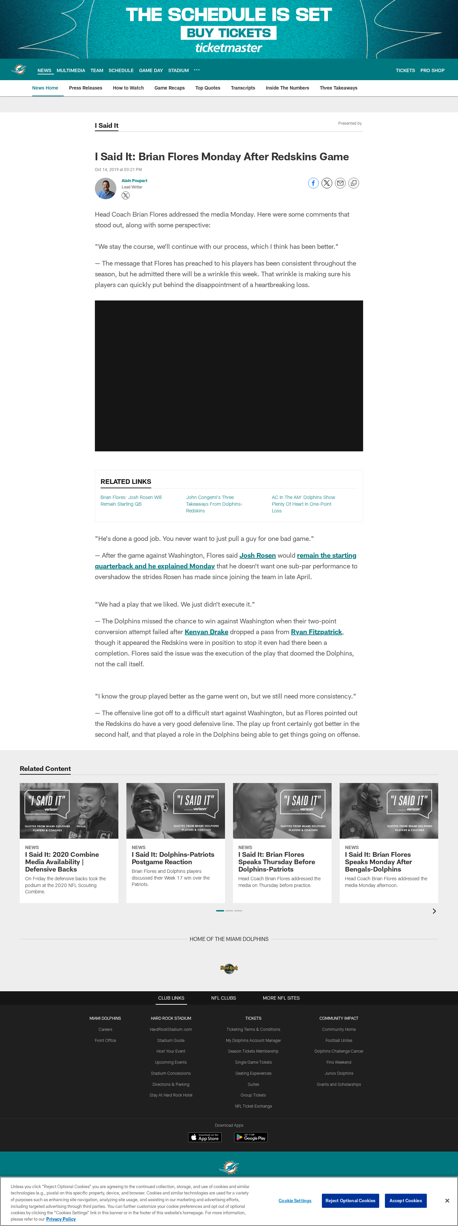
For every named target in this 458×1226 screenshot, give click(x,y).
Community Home (339, 1029)
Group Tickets (253, 1095)
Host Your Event (171, 1051)
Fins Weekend (339, 1062)
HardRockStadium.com (171, 1029)
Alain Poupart (134, 180)
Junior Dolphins (339, 1073)
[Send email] (340, 186)
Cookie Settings (295, 1200)
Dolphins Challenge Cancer (338, 1051)
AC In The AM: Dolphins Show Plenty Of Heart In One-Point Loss (303, 503)
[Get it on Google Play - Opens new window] (251, 1140)
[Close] (447, 1200)
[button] (220, 910)
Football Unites (339, 1040)
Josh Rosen (257, 555)
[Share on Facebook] (313, 186)
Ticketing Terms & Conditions (253, 1029)
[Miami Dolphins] (229, 1168)
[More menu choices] (196, 69)
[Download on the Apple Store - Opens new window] (205, 1138)
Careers (105, 1029)
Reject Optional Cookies (351, 1200)
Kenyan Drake (206, 631)
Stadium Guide (170, 1040)
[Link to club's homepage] (19, 69)
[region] (229, 1201)
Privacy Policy (61, 1219)
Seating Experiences (253, 1073)
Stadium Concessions (171, 1073)
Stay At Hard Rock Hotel (171, 1095)
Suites (253, 1084)
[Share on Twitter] (327, 186)
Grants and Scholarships (339, 1084)
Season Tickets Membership (253, 1051)
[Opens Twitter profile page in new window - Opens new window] (126, 195)
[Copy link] (353, 183)
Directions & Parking (171, 1084)
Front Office (105, 1040)
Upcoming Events (171, 1062)
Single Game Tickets (253, 1062)
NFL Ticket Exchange (253, 1106)
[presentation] (435, 911)
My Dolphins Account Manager (253, 1040)
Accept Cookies (406, 1200)
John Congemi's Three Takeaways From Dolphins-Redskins (214, 503)
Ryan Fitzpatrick (316, 631)
